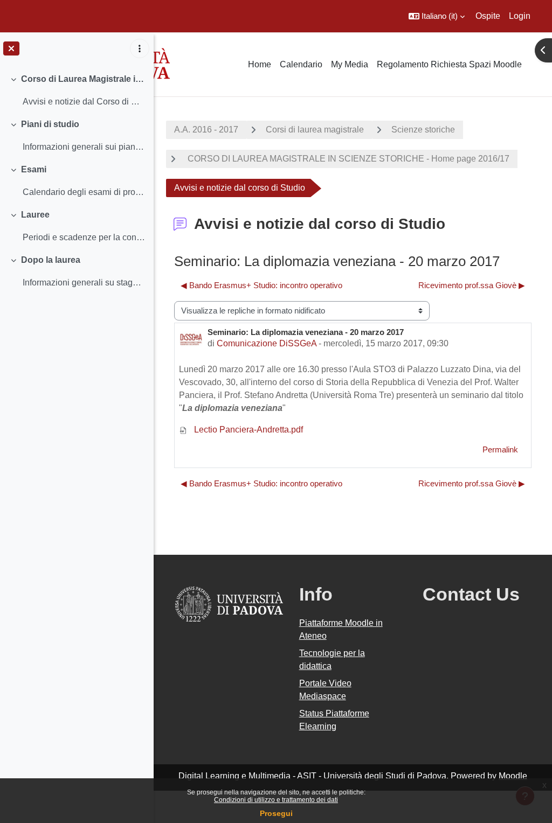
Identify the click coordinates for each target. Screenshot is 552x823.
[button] (436, 16)
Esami (33, 169)
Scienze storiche (423, 129)
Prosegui (276, 813)
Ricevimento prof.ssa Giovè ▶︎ (471, 285)
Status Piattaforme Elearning (334, 720)
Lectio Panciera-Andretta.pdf (247, 429)
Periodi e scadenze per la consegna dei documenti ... (84, 237)
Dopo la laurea (50, 259)
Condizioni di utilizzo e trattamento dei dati (276, 800)
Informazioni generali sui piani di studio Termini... (84, 146)
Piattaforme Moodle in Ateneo (341, 629)
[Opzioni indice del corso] (139, 48)
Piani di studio (50, 124)
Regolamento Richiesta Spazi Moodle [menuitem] (449, 64)
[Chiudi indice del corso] (11, 48)
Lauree (35, 214)
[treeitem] (76, 90)
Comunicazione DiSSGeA (266, 343)
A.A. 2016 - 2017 (206, 129)
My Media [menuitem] (349, 64)
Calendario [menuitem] (301, 64)
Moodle (513, 775)
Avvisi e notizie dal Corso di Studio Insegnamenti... (84, 101)
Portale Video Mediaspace (325, 690)
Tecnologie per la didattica (332, 659)
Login (519, 15)
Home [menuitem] (259, 64)
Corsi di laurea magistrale (315, 129)
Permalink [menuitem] (500, 449)
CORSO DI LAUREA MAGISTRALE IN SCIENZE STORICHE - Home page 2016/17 (347, 158)
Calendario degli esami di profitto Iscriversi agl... (84, 192)
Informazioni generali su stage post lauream (84, 282)
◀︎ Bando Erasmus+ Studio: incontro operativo (261, 285)
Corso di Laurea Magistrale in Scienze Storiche (83, 78)
